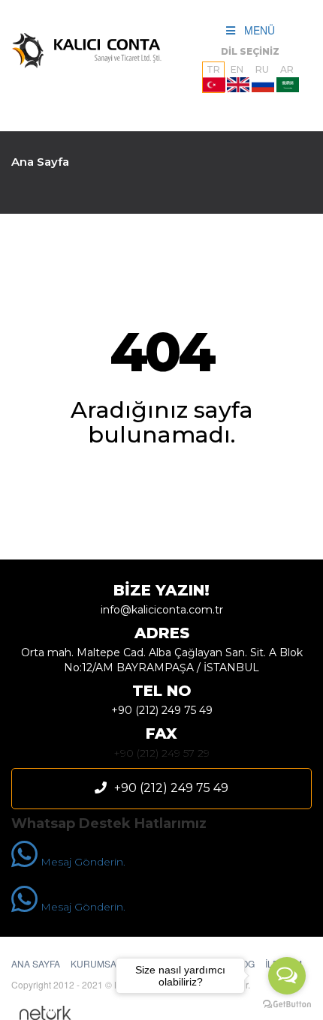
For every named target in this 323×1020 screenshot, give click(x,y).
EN (237, 69)
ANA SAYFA (35, 963)
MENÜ (255, 30)
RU (262, 69)
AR (287, 69)
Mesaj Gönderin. (81, 861)
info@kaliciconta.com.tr (162, 609)
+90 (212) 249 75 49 (162, 710)
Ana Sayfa (40, 161)
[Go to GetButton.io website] (287, 1005)
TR (213, 69)
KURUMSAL (96, 963)
